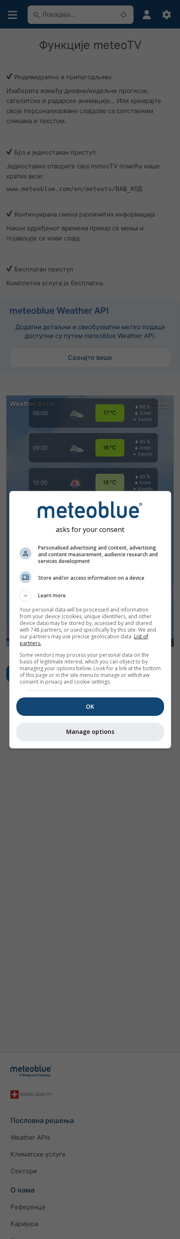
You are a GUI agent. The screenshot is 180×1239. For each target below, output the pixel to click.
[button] (90, 595)
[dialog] (90, 620)
